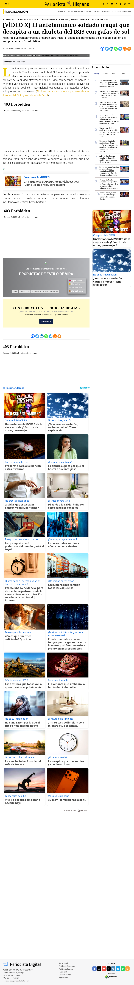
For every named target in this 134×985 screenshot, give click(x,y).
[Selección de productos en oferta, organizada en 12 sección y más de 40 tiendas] (46, 263)
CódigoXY (126, 12)
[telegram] (118, 968)
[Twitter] (107, 49)
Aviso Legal (63, 963)
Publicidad (63, 972)
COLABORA (46, 321)
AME (129, 4)
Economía (78, 12)
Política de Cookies (66, 969)
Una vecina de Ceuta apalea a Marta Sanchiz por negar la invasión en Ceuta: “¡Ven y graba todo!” (109, 132)
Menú (7, 4)
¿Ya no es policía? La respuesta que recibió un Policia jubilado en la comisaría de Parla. (109, 83)
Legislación (17, 11)
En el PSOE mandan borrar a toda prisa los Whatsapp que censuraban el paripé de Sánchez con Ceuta (109, 119)
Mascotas (54, 291)
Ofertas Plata (76, 287)
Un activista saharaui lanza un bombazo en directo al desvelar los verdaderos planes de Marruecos (108, 106)
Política (69, 12)
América (61, 12)
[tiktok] (109, 968)
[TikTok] (116, 4)
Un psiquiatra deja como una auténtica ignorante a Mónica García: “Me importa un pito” (109, 94)
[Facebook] (103, 4)
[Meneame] (125, 49)
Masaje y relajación (40, 291)
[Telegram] (120, 49)
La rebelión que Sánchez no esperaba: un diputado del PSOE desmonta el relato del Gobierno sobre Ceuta (109, 171)
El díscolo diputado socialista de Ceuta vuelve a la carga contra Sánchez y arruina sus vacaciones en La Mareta (108, 146)
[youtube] (104, 968)
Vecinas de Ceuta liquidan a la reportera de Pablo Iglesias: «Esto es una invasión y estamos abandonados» (108, 184)
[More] (129, 49)
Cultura (96, 12)
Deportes (106, 12)
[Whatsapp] (116, 49)
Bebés (15, 291)
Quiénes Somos (65, 975)
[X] (107, 4)
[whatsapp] (125, 4)
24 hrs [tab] (96, 74)
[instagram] (113, 968)
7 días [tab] (105, 74)
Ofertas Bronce (77, 291)
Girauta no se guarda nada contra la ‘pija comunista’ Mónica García (107, 196)
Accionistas (63, 978)
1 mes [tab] (114, 74)
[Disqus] (46, 851)
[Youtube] (112, 4)
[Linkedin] (111, 49)
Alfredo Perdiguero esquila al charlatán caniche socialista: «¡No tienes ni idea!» (108, 159)
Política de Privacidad (67, 966)
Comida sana (24, 291)
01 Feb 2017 (20, 49)
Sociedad (88, 12)
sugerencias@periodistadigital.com (16, 981)
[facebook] (94, 968)
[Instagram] (120, 4)
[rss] (127, 968)
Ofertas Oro (75, 284)
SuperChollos (76, 281)
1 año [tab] (123, 74)
